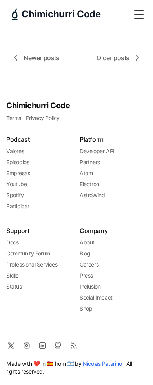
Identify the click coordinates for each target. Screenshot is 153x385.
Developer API (97, 151)
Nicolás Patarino (102, 363)
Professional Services (32, 264)
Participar (17, 206)
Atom (86, 173)
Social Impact (96, 297)
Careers (89, 264)
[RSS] (74, 346)
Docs (12, 242)
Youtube (16, 184)
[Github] (58, 346)
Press (86, 275)
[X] (11, 346)
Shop (86, 308)
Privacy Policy (43, 118)
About (87, 242)
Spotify (15, 195)
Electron (89, 184)
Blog (85, 253)
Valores (15, 151)
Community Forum (28, 253)
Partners (90, 162)
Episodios (17, 162)
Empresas (18, 173)
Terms (13, 118)
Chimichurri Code (38, 105)
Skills (12, 275)
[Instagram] (27, 346)
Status (14, 286)
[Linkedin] (42, 346)
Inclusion (90, 286)
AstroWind (92, 195)
